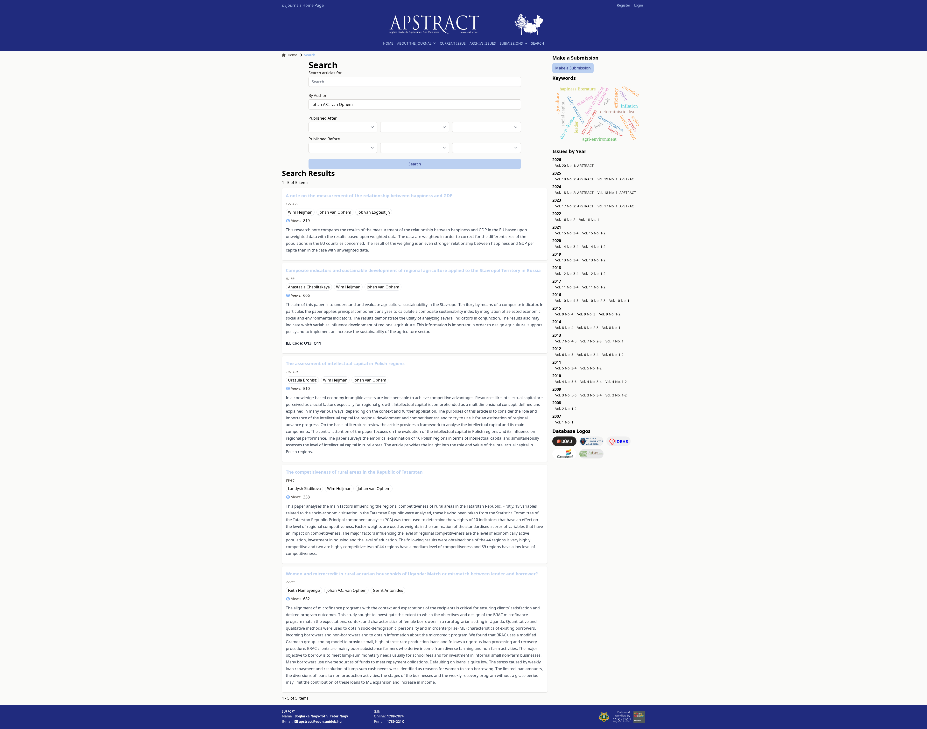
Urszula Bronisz (302, 380)
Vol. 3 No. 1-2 (616, 395)
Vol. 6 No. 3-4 (587, 354)
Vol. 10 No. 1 (619, 300)
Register (623, 5)
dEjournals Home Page (303, 5)
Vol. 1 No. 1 (564, 422)
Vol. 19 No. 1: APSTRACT (616, 179)
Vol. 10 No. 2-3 (593, 300)
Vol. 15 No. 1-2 (593, 233)
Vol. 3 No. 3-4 (591, 395)
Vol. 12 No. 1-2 (593, 273)
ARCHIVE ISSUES (483, 43)
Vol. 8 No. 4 (564, 327)
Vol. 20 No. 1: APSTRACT (574, 165)
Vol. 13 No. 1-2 (593, 260)
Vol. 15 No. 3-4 (566, 233)
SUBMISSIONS (511, 43)
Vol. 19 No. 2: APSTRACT (574, 179)
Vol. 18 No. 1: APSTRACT (616, 192)
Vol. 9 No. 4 (564, 314)
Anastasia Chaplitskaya (309, 287)
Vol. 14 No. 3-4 (566, 246)
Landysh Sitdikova (304, 488)
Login (638, 5)
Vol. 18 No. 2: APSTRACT (574, 192)
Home (292, 55)
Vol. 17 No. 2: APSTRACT (574, 206)
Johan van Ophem (335, 212)
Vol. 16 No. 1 (589, 219)
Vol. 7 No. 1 (614, 341)
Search (414, 164)
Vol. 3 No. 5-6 (565, 395)
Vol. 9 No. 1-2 (609, 314)
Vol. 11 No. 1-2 (593, 287)
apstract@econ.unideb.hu (320, 721)
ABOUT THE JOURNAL (414, 43)
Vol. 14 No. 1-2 (593, 246)
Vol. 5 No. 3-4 (565, 368)
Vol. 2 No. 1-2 (565, 408)
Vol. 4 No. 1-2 (616, 381)
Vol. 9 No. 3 (586, 314)
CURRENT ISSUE (453, 43)
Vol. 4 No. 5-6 (565, 381)
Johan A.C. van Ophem (346, 590)
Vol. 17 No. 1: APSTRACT (616, 206)
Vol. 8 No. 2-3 (587, 327)
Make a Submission (573, 68)
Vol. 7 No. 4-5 (565, 341)
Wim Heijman (300, 212)
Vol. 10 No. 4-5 (566, 300)
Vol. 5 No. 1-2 (591, 368)
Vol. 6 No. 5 (564, 354)
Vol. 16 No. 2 (565, 219)
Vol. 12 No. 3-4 (566, 273)
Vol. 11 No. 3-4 (566, 287)
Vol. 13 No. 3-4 (566, 260)
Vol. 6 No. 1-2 (613, 354)
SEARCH (537, 43)
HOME (388, 43)
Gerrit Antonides (388, 590)
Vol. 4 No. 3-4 (591, 381)
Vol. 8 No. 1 (611, 327)
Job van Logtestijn (374, 212)
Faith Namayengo (304, 590)
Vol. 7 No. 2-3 (591, 341)
